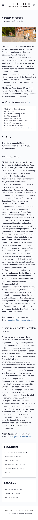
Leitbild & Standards (11, 461)
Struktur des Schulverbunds (13, 457)
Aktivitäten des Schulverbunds (14, 465)
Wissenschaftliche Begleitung (14, 469)
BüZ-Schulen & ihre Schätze (13, 489)
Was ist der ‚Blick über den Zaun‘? (15, 453)
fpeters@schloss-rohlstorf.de (19, 436)
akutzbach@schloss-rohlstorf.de (20, 320)
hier (28, 102)
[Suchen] (34, 5)
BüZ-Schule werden (11, 497)
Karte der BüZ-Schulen (12, 493)
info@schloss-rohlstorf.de (24, 128)
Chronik (7, 473)
